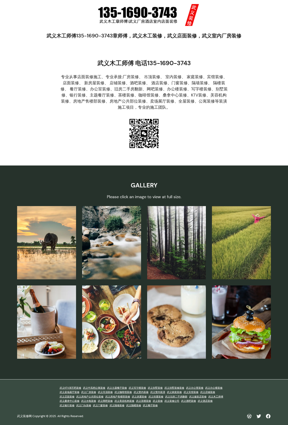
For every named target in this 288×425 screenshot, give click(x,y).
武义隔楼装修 (133, 405)
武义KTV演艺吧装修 (70, 387)
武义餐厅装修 (150, 405)
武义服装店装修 (198, 396)
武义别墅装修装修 (174, 387)
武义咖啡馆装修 (123, 392)
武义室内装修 (141, 392)
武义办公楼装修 (214, 387)
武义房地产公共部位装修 (90, 396)
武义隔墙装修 (117, 405)
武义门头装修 (83, 405)
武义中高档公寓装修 (94, 387)
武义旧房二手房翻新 (176, 396)
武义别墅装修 (155, 387)
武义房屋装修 (139, 396)
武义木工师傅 (215, 396)
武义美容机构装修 (124, 401)
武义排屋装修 (155, 396)
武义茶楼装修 (143, 401)
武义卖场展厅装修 (69, 392)
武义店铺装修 (207, 392)
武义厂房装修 (88, 392)
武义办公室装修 (194, 387)
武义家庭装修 (174, 392)
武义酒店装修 (205, 401)
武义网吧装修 (105, 401)
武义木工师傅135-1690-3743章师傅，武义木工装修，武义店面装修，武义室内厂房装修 (144, 36)
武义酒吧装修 (188, 401)
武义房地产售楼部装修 (117, 396)
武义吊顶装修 (105, 392)
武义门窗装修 (100, 405)
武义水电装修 (88, 401)
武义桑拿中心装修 (69, 401)
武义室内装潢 (157, 392)
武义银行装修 (67, 405)
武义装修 (158, 401)
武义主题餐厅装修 (117, 387)
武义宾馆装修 (191, 392)
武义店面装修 (67, 396)
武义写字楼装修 (137, 387)
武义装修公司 (171, 401)
